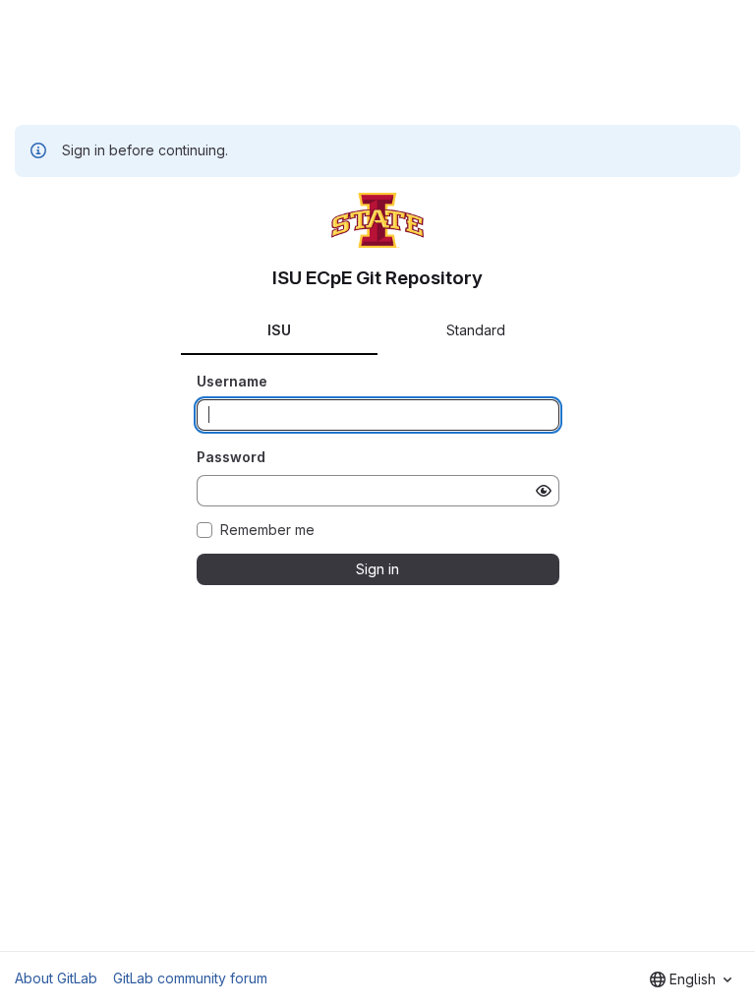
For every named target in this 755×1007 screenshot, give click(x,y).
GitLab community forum (190, 978)
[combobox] (690, 979)
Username (232, 381)
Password (231, 456)
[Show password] (543, 490)
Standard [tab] (475, 330)
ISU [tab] (279, 330)
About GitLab (56, 978)
